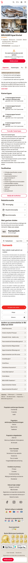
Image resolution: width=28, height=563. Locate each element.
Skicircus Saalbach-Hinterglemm (14, 440)
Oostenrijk (14, 409)
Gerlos (14, 424)
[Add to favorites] (24, 8)
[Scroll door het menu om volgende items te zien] (26, 67)
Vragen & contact (14, 487)
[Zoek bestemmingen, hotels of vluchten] (13, 2)
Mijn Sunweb (14, 489)
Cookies (14, 471)
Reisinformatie (14, 497)
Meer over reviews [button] (13, 227)
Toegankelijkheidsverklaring (14, 461)
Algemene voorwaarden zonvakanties (14, 492)
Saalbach (14, 429)
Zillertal (14, 437)
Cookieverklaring (14, 474)
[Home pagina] (2, 2)
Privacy (14, 469)
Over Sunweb (14, 451)
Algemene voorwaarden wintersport (14, 494)
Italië (14, 414)
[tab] (5, 67)
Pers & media (14, 458)
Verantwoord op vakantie (14, 453)
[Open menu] (25, 2)
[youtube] (20, 503)
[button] (14, 12)
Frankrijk (14, 412)
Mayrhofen (14, 427)
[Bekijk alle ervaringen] (10, 46)
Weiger (13, 312)
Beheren (13, 317)
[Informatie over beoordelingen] (19, 46)
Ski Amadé (14, 442)
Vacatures (14, 456)
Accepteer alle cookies (13, 307)
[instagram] (14, 503)
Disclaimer (14, 479)
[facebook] (7, 503)
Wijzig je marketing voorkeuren (14, 476)
